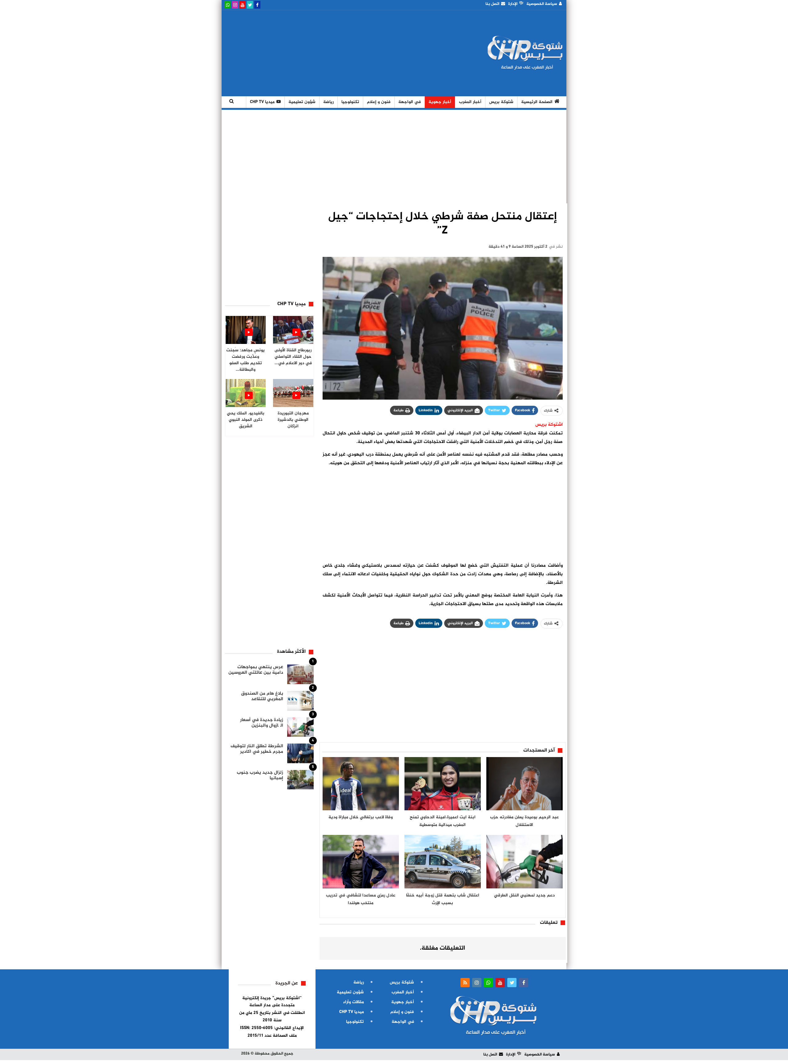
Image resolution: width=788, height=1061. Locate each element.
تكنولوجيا (350, 102)
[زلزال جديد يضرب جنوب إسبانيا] (300, 780)
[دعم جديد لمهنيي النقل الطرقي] (524, 861)
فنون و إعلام (379, 102)
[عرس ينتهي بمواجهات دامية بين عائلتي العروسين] (300, 674)
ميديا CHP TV (262, 102)
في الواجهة (409, 102)
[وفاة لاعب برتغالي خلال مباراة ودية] (361, 784)
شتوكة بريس (501, 102)
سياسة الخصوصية (541, 4)
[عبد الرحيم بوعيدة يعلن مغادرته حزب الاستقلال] (524, 784)
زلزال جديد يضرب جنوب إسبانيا (260, 775)
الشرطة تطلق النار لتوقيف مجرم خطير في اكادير (257, 749)
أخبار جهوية (439, 102)
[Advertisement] (336, 53)
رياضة (328, 102)
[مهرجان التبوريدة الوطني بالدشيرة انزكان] (293, 393)
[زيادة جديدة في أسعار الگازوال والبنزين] (300, 727)
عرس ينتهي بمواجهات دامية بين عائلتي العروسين (255, 669)
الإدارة (512, 4)
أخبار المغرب (470, 102)
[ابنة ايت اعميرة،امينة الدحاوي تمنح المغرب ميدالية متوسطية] (442, 784)
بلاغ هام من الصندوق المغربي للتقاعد (262, 696)
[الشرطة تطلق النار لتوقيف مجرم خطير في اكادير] (300, 753)
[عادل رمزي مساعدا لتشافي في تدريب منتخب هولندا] (361, 861)
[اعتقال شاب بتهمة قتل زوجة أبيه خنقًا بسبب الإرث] (442, 861)
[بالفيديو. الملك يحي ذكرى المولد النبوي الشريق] (246, 393)
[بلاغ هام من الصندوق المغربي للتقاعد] (300, 701)
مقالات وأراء (353, 1002)
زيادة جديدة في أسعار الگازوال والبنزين (261, 722)
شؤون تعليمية (302, 102)
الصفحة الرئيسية (537, 102)
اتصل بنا (492, 4)
